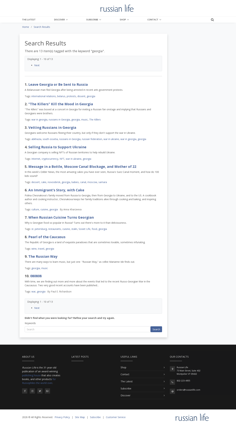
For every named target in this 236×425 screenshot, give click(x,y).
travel (41, 248)
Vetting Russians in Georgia (52, 127)
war (33, 291)
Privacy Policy (62, 417)
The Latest (29, 19)
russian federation (92, 139)
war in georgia (39, 119)
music (84, 119)
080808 (36, 276)
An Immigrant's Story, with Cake (56, 190)
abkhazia (36, 139)
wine (34, 248)
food (94, 229)
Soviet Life (84, 229)
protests (71, 96)
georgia (91, 96)
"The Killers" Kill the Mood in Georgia (60, 104)
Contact (152, 19)
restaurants (54, 229)
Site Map (80, 417)
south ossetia (50, 139)
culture (35, 209)
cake (43, 182)
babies (75, 182)
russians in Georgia (59, 119)
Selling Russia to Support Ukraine (57, 147)
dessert (35, 182)
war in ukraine (111, 139)
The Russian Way (42, 256)
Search (156, 329)
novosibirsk (54, 182)
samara (102, 182)
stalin (74, 229)
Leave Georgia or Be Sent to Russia (58, 84)
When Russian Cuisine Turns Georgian (61, 217)
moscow (92, 182)
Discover (59, 19)
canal (83, 182)
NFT (62, 158)
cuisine (44, 209)
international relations (43, 96)
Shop (123, 19)
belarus (61, 96)
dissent (81, 96)
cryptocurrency (50, 158)
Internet (35, 158)
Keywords (30, 323)
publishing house (31, 375)
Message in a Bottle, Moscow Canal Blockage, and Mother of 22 (82, 166)
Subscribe (92, 19)
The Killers (95, 119)
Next (37, 65)
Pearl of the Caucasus (46, 237)
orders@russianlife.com (188, 389)
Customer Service (116, 417)
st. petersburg (39, 229)
